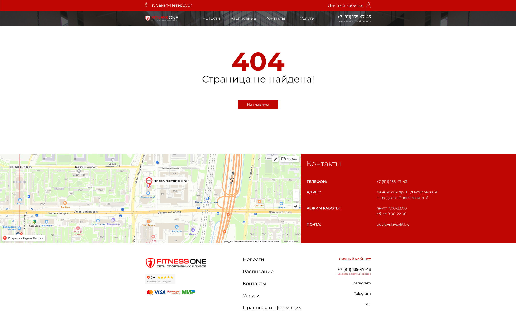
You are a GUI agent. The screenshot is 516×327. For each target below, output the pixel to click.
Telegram (362, 293)
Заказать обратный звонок (354, 21)
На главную (258, 104)
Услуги (307, 18)
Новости (211, 18)
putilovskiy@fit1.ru (393, 224)
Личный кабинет (346, 5)
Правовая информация (272, 307)
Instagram (361, 283)
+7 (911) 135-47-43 (354, 16)
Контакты (275, 18)
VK (368, 304)
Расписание (243, 18)
